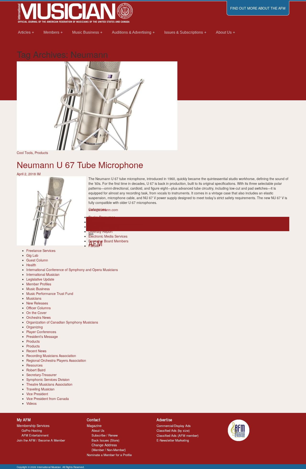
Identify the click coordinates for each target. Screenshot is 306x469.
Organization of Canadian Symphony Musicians (62, 322)
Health (31, 264)
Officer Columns (38, 307)
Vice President (37, 393)
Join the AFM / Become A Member (41, 440)
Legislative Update (40, 279)
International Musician (43, 274)
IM (39, 173)
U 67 (139, 224)
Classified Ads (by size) (173, 430)
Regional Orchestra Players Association (56, 360)
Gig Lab (32, 255)
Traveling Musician (40, 389)
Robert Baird (35, 370)
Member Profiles (38, 284)
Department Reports (103, 226)
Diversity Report (100, 231)
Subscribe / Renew (105, 435)
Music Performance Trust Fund (49, 293)
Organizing (34, 327)
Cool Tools (25, 152)
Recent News (36, 350)
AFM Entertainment (35, 435)
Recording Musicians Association (51, 355)
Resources (34, 365)
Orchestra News (38, 317)
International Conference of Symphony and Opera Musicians (72, 269)
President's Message (42, 336)
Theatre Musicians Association (49, 384)
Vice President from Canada (47, 398)
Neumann (128, 224)
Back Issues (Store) (105, 440)
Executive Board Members (108, 241)
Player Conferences (41, 331)
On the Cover (36, 312)
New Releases (37, 303)
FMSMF (94, 245)
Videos (31, 403)
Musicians (33, 298)
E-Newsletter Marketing (173, 440)
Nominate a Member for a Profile (109, 455)
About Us (98, 430)
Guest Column (37, 260)
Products (41, 152)
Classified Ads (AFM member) (177, 435)
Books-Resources (101, 217)
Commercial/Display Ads (174, 425)
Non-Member (116, 450)
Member (98, 450)
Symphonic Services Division (48, 379)
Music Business (38, 288)
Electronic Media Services (107, 236)
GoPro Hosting (32, 430)
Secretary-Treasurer (41, 374)
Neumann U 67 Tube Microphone (80, 164)
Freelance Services (40, 250)
